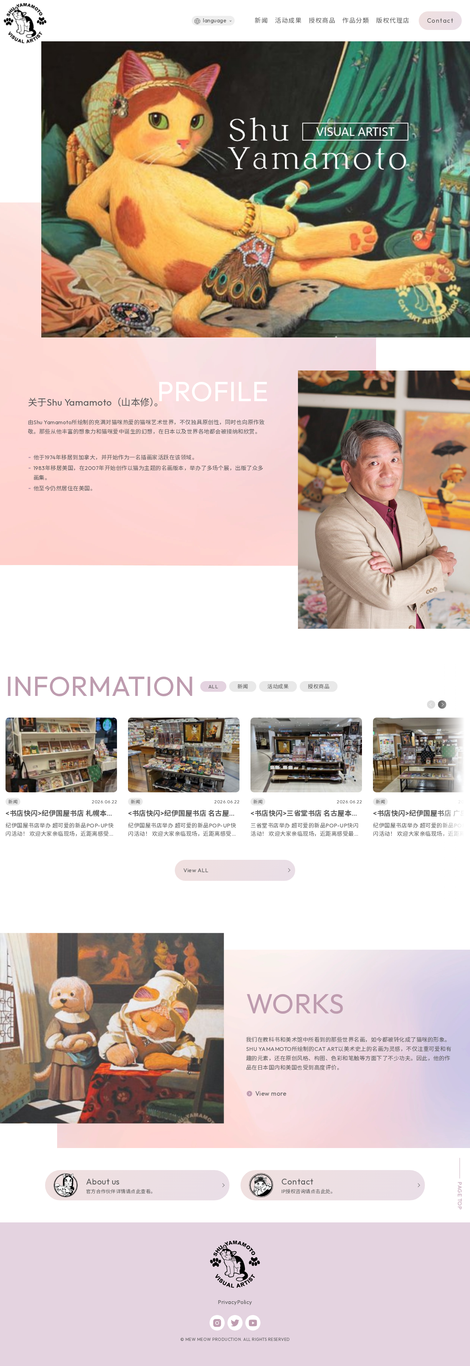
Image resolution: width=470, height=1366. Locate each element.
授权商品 (322, 20)
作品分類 (355, 20)
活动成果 (288, 20)
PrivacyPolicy (235, 1302)
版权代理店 (393, 20)
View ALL (195, 870)
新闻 (261, 20)
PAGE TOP (460, 1196)
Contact (440, 20)
